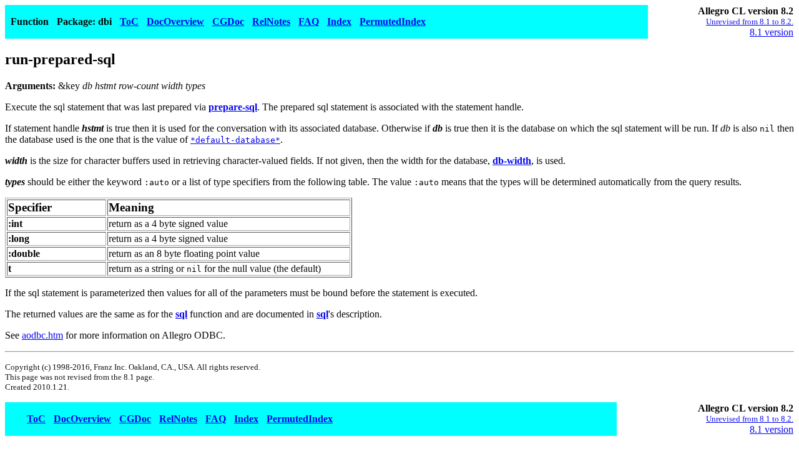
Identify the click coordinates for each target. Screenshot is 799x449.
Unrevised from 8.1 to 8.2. (749, 21)
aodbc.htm (42, 335)
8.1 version (771, 32)
